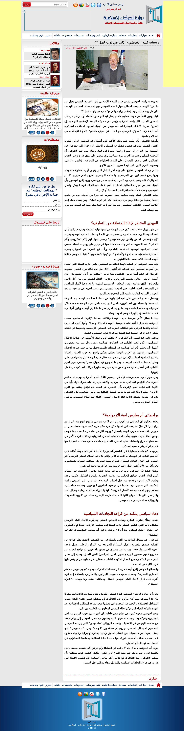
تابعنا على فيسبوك (47, 222)
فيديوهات (79, 35)
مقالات (55, 43)
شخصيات (67, 35)
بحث (26, 4)
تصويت (28, 213)
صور (36, 266)
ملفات (57, 35)
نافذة (151, 35)
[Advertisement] (10, 44)
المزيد (31, 132)
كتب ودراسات (93, 35)
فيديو (46, 266)
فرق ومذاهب (36, 35)
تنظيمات (132, 35)
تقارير (48, 35)
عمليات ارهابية (109, 35)
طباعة (92, 48)
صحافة (122, 35)
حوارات (143, 35)
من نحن (92, 721)
